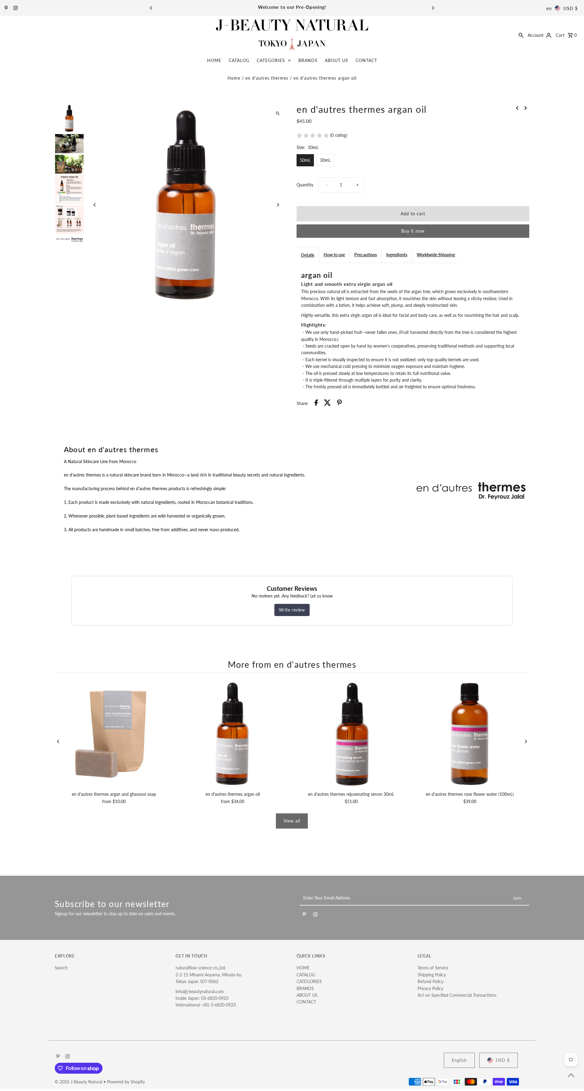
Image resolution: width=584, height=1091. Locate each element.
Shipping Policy (432, 974)
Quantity (305, 184)
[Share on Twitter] (327, 403)
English (459, 1060)
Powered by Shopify (126, 1081)
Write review (292, 609)
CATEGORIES (271, 60)
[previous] (517, 108)
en (549, 8)
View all (291, 820)
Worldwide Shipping (436, 254)
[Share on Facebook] (316, 403)
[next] (525, 108)
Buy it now (413, 231)
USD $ (570, 8)
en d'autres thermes (266, 78)
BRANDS (308, 60)
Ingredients (396, 254)
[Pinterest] (5, 8)
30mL (325, 160)
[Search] (521, 35)
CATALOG (239, 60)
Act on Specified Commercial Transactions (457, 995)
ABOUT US (336, 60)
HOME (214, 60)
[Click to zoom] (277, 113)
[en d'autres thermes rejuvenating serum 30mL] (351, 733)
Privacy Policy (430, 988)
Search (61, 967)
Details (307, 255)
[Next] (432, 7)
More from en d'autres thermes (292, 664)
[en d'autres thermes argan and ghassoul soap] (114, 733)
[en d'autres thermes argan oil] (232, 733)
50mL (305, 160)
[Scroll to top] (571, 1075)
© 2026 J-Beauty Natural (79, 1081)
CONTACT (366, 60)
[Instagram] (15, 8)
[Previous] (151, 7)
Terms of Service (433, 967)
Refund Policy (430, 981)
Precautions (365, 254)
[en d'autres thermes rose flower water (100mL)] (470, 733)
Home (234, 78)
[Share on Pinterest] (339, 403)
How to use (334, 254)
